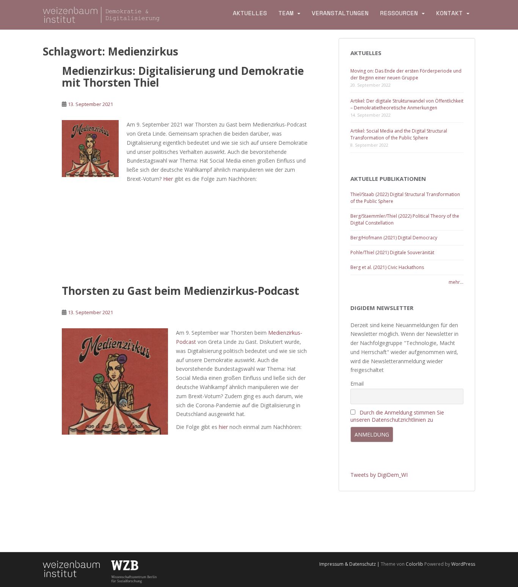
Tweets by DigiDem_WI (379, 474)
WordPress (463, 564)
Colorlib (414, 564)
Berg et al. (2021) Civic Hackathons (387, 267)
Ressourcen (399, 13)
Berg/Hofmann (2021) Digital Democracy (393, 237)
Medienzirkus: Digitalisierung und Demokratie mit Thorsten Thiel (183, 76)
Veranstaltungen (340, 13)
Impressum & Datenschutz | (350, 564)
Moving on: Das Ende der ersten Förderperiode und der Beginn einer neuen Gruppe (405, 74)
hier (223, 426)
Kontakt (449, 13)
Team (286, 13)
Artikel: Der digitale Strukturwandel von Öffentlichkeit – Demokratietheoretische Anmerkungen (406, 104)
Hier (168, 178)
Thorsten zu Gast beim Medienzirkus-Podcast (180, 290)
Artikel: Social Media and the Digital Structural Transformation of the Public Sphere (398, 134)
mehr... (456, 282)
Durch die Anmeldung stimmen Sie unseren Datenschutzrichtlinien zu (397, 416)
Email (357, 383)
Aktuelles (250, 13)
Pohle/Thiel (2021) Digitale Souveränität (392, 252)
